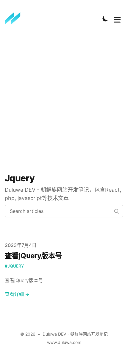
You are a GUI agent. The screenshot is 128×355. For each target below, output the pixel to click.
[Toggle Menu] (117, 18)
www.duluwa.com (64, 342)
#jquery (14, 265)
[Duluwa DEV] (14, 18)
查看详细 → (17, 294)
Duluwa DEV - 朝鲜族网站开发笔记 (75, 333)
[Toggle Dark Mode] (105, 18)
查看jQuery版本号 (33, 255)
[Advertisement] (64, 101)
